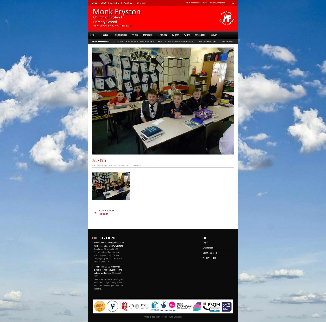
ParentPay (128, 3)
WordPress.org (209, 257)
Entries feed (207, 247)
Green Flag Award (203, 41)
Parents (187, 35)
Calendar (175, 35)
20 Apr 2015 (106, 165)
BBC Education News (104, 238)
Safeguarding (200, 35)
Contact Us (215, 35)
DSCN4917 (99, 160)
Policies (135, 35)
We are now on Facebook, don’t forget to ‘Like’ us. (121, 41)
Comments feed (209, 252)
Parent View (141, 3)
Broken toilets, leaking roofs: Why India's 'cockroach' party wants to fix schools (109, 245)
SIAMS (103, 3)
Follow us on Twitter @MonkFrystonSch (156, 41)
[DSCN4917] (163, 101)
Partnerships (148, 35)
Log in (205, 242)
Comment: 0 (136, 165)
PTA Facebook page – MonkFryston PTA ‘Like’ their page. (233, 41)
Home (92, 35)
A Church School (120, 35)
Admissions (115, 3)
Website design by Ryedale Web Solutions (163, 316)
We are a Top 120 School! (183, 41)
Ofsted (94, 3)
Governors (162, 35)
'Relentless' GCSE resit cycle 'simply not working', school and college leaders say (108, 269)
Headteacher (123, 165)
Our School (103, 35)
